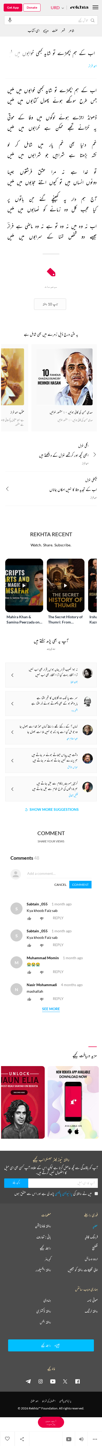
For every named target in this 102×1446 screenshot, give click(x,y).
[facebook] (77, 1381)
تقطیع (95, 1248)
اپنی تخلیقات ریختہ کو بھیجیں (83, 1270)
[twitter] (65, 1381)
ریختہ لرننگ (91, 1311)
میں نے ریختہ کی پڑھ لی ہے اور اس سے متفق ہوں (53, 1193)
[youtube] (53, 1381)
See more (51, 1009)
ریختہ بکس (45, 1322)
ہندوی (47, 1300)
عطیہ (95, 1226)
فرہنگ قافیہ (91, 1237)
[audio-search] (10, 20)
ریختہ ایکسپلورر (43, 1270)
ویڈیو (45, 30)
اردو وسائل (91, 1259)
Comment (80, 885)
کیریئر (48, 1259)
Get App (13, 7)
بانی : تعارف (43, 1237)
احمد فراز (92, 66)
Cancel (60, 885)
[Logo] (79, 8)
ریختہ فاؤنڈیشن (43, 1226)
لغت (55, 30)
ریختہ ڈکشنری (43, 1311)
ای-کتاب (33, 30)
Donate (32, 7)
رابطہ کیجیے (45, 1248)
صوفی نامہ (92, 1300)
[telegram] (28, 1381)
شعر (63, 30)
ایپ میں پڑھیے (51, 1422)
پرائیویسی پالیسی (63, 1193)
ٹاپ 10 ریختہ (50, 304)
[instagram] (40, 1381)
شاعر (71, 30)
